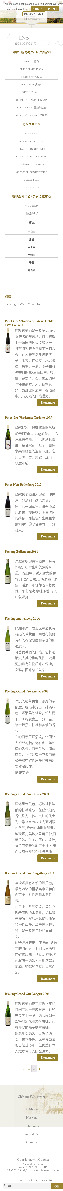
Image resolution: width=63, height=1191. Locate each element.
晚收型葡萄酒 (32, 205)
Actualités (31, 1134)
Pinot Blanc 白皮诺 (31, 69)
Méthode (32, 1109)
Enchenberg (31, 133)
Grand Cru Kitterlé (31, 148)
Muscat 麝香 (31, 61)
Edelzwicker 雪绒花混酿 (31, 107)
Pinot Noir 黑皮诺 (31, 84)
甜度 (32, 222)
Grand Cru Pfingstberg (31, 156)
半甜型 (31, 254)
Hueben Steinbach (31, 187)
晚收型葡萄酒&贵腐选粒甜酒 (31, 196)
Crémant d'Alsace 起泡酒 (31, 99)
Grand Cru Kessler (31, 141)
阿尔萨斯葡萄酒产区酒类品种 (31, 52)
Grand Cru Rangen (31, 164)
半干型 (31, 247)
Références (31, 1126)
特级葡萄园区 (32, 124)
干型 (31, 262)
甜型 (31, 239)
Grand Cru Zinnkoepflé (31, 172)
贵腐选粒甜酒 (32, 213)
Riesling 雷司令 (31, 92)
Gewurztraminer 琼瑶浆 (31, 115)
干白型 (31, 231)
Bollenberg (31, 179)
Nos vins (31, 1117)
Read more (48, 402)
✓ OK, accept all (44, 9)
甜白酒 (31, 270)
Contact (31, 1142)
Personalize (34, 13)
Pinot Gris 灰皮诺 (31, 76)
